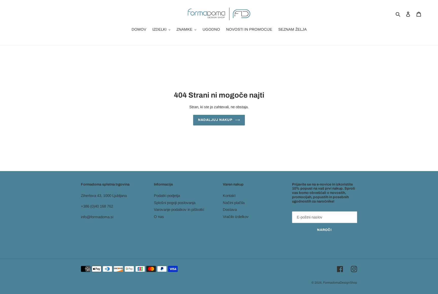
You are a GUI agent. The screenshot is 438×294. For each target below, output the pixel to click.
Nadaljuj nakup (215, 120)
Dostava (230, 209)
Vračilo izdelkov (236, 216)
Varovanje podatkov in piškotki (179, 209)
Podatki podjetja (167, 195)
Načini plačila (234, 202)
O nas (159, 216)
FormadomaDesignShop (340, 282)
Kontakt (229, 195)
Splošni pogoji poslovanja (174, 202)
